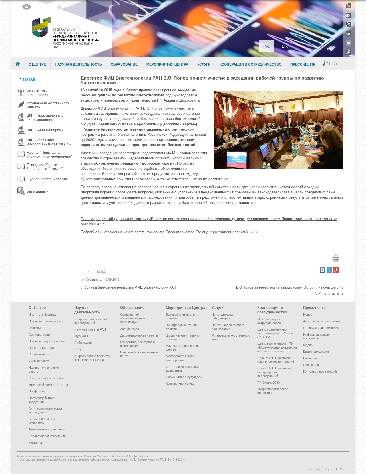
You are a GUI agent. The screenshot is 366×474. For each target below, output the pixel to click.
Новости (309, 314)
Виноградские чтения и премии (182, 326)
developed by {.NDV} (324, 469)
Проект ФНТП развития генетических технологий (275, 359)
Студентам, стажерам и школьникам (137, 343)
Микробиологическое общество (272, 390)
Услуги (204, 64)
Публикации (83, 342)
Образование (124, 64)
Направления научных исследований (90, 321)
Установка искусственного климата (231, 337)
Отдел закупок (39, 354)
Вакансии (310, 358)
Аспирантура (129, 328)
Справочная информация (47, 435)
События (92, 279)
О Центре (37, 64)
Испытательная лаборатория (223, 316)
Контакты (35, 442)
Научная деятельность (78, 64)
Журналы (81, 335)
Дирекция (35, 327)
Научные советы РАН (90, 329)
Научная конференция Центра (182, 347)
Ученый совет (39, 360)
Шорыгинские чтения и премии (182, 337)
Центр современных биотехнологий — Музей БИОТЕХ (275, 333)
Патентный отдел (41, 347)
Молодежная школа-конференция (180, 357)
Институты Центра (42, 314)
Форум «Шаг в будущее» (184, 376)
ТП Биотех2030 (268, 382)
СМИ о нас (311, 364)
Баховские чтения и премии (180, 316)
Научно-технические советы (44, 369)
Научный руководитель (46, 321)
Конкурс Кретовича (180, 383)
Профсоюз (36, 391)
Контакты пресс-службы (320, 371)
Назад (29, 79)
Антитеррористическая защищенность (45, 410)
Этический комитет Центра (48, 384)
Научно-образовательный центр (139, 354)
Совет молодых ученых (46, 378)
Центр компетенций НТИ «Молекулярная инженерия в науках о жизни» (277, 347)
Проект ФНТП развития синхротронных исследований (274, 372)
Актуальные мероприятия (322, 321)
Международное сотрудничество (269, 321)
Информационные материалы (316, 336)
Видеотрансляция (316, 351)
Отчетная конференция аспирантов (183, 368)
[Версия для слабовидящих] (26, 6)
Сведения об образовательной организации (132, 318)
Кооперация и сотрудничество (250, 64)
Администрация (40, 334)
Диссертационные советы (139, 335)
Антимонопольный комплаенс (42, 420)
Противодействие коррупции (41, 399)
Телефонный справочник (47, 429)
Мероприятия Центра (167, 64)
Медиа (308, 344)
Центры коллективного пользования (228, 326)
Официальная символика (321, 327)
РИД (77, 349)
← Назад (98, 271)
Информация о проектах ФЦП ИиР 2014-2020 (92, 357)
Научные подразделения (47, 341)
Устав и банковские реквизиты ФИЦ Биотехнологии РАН (128, 287)
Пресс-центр (302, 64)
